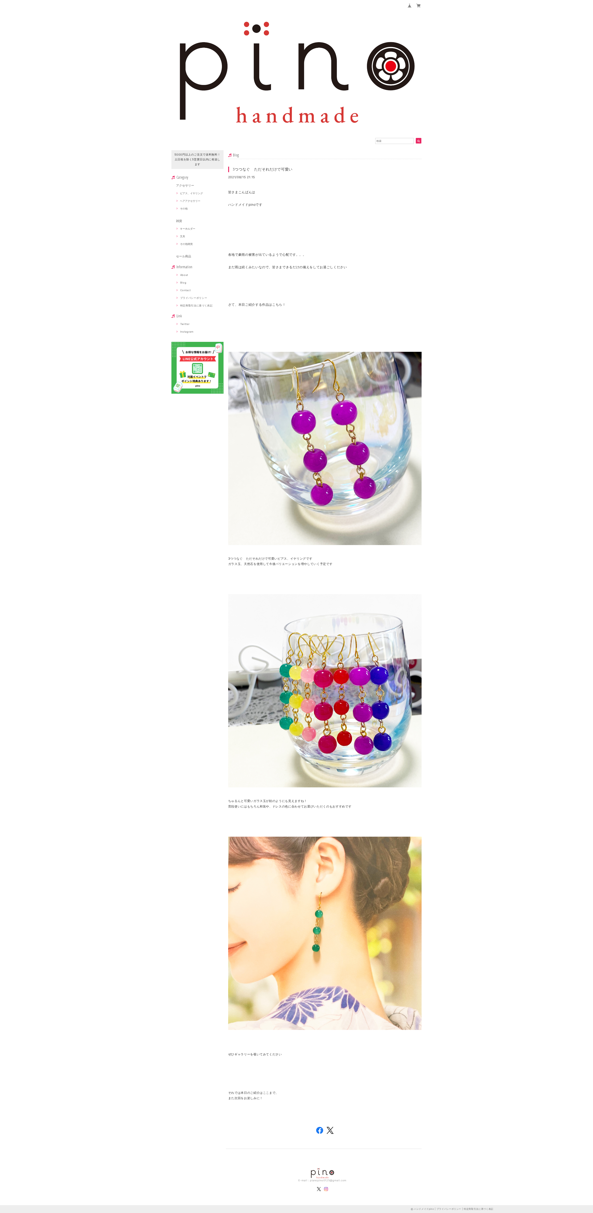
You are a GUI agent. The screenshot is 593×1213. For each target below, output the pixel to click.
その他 (184, 208)
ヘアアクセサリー (190, 201)
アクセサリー (185, 185)
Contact (185, 290)
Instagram (187, 331)
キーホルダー (187, 228)
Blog (183, 282)
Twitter (185, 324)
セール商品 (183, 256)
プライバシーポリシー (193, 297)
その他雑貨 (186, 244)
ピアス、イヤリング (191, 193)
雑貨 (179, 221)
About (184, 275)
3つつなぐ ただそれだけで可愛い (263, 169)
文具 (182, 236)
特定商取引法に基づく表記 (196, 305)
